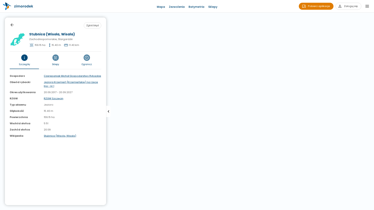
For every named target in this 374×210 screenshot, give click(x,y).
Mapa (161, 7)
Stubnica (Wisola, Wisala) (60, 136)
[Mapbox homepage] (2, 207)
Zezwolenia (177, 7)
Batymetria (196, 7)
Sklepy (212, 7)
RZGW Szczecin (53, 98)
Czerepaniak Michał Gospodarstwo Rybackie (72, 76)
